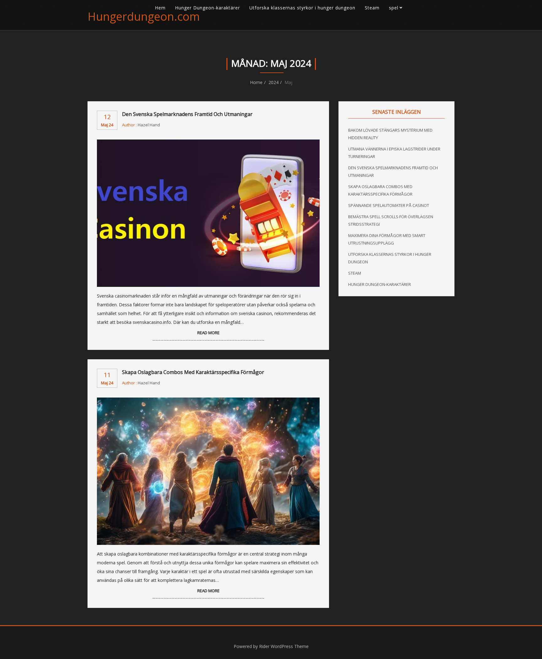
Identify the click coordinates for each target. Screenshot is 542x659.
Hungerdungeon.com (144, 16)
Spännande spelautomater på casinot (388, 205)
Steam (372, 8)
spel (393, 8)
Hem (160, 8)
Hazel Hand (149, 125)
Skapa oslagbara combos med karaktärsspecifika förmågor (193, 372)
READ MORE (208, 332)
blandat (402, 21)
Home (256, 82)
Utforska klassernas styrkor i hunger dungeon (302, 8)
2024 (273, 82)
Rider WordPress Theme (284, 646)
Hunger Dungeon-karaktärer (207, 8)
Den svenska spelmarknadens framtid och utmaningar (187, 114)
